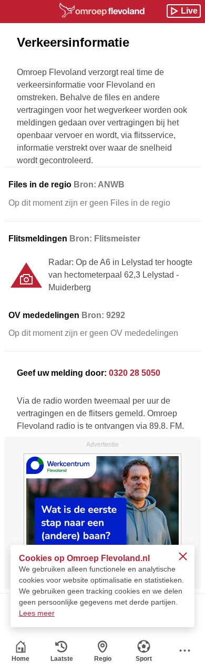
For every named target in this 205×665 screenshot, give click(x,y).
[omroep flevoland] (102, 10)
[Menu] (184, 650)
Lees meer (37, 613)
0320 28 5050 (134, 372)
